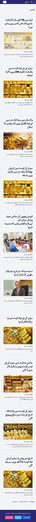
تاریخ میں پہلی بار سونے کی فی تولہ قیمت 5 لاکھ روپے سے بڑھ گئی (19, 462)
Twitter (18, 517)
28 (20, 502)
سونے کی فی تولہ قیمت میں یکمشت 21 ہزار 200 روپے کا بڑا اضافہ (19, 72)
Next (33, 502)
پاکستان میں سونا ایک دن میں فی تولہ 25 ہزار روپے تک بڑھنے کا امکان (18, 123)
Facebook (27, 517)
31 (25, 502)
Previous (14, 502)
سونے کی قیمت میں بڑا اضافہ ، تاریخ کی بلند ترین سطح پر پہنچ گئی (19, 414)
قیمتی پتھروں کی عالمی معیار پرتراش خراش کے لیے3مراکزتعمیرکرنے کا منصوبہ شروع (19, 222)
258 (31, 502)
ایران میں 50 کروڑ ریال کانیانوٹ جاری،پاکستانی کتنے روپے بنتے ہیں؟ (19, 23)
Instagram (9, 517)
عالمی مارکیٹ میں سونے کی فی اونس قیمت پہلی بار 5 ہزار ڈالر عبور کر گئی (18, 366)
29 (22, 502)
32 (27, 502)
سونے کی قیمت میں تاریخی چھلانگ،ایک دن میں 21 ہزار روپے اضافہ (20, 172)
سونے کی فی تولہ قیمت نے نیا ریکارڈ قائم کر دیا (20, 320)
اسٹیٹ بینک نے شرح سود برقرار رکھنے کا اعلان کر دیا (19, 273)
